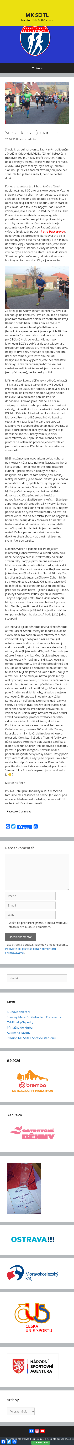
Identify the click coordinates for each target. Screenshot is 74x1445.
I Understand (40, 1442)
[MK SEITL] (35, 40)
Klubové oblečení (18, 1012)
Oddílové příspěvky (20, 1022)
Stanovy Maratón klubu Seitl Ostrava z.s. (34, 1017)
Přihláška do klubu (20, 1027)
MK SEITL (37, 14)
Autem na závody (18, 1033)
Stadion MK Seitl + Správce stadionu (31, 1038)
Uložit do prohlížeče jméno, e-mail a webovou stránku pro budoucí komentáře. (38, 925)
